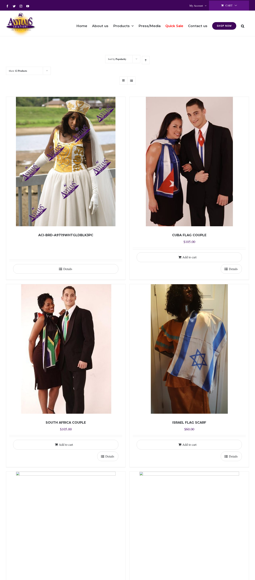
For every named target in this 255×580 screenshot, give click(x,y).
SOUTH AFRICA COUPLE (66, 422)
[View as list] (131, 80)
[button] (242, 23)
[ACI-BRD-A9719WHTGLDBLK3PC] (65, 161)
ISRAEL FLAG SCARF (189, 422)
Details (67, 269)
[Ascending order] (146, 60)
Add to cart (189, 257)
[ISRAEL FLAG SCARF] (189, 349)
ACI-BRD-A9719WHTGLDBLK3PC (65, 235)
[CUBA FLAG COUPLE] (189, 161)
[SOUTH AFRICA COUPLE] (65, 349)
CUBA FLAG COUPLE (189, 235)
